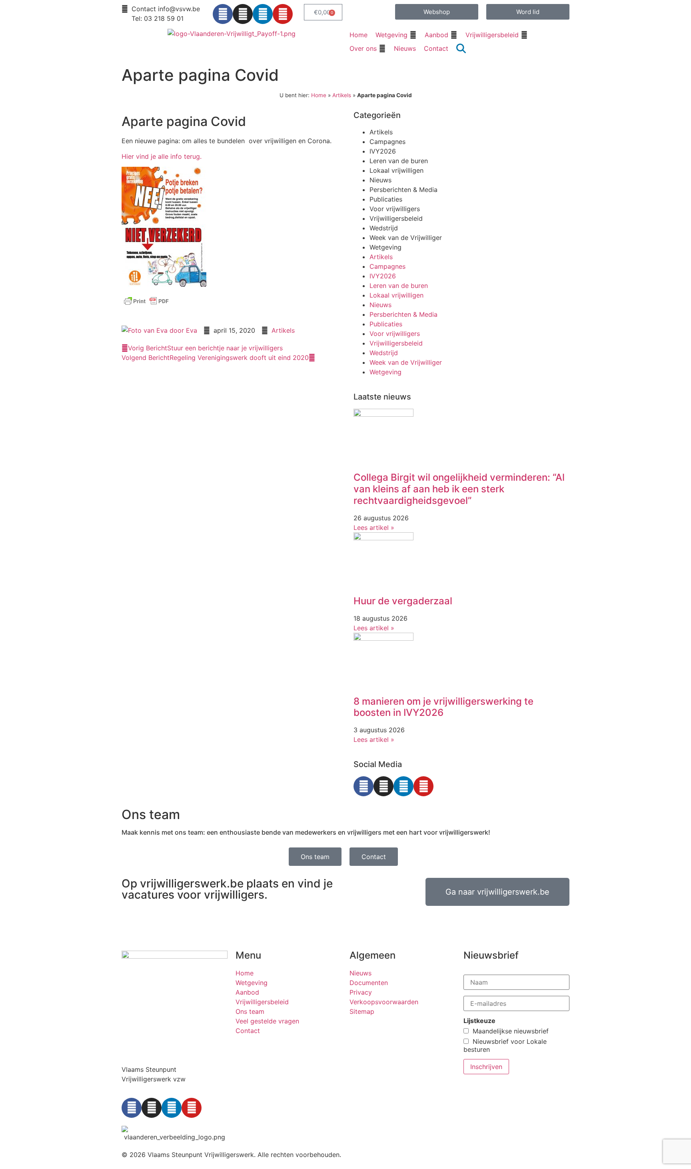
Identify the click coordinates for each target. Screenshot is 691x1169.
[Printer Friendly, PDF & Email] (146, 305)
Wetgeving (385, 247)
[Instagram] (243, 14)
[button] (396, 35)
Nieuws (380, 180)
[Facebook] (223, 14)
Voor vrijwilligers (394, 209)
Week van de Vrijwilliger (405, 238)
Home (318, 95)
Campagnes (387, 142)
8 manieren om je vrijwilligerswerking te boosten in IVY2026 (443, 707)
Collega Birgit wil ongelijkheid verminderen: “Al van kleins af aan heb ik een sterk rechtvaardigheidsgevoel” (459, 489)
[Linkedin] (263, 14)
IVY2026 (382, 151)
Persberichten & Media (403, 190)
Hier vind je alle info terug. (162, 156)
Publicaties (385, 199)
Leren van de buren (398, 161)
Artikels (341, 95)
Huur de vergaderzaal (402, 601)
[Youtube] (283, 14)
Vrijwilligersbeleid (396, 218)
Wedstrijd (383, 228)
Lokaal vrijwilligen (396, 170)
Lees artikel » (373, 528)
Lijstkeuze (479, 1021)
